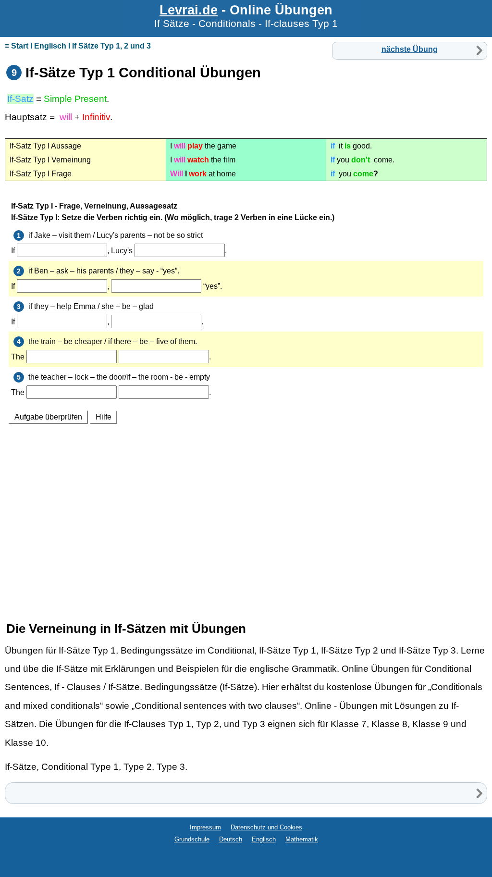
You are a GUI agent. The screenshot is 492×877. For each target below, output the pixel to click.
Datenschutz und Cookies (266, 827)
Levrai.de (189, 9)
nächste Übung (409, 49)
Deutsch (230, 839)
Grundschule (191, 839)
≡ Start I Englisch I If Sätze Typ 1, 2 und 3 (78, 46)
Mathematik (301, 839)
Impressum (205, 827)
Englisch (264, 839)
